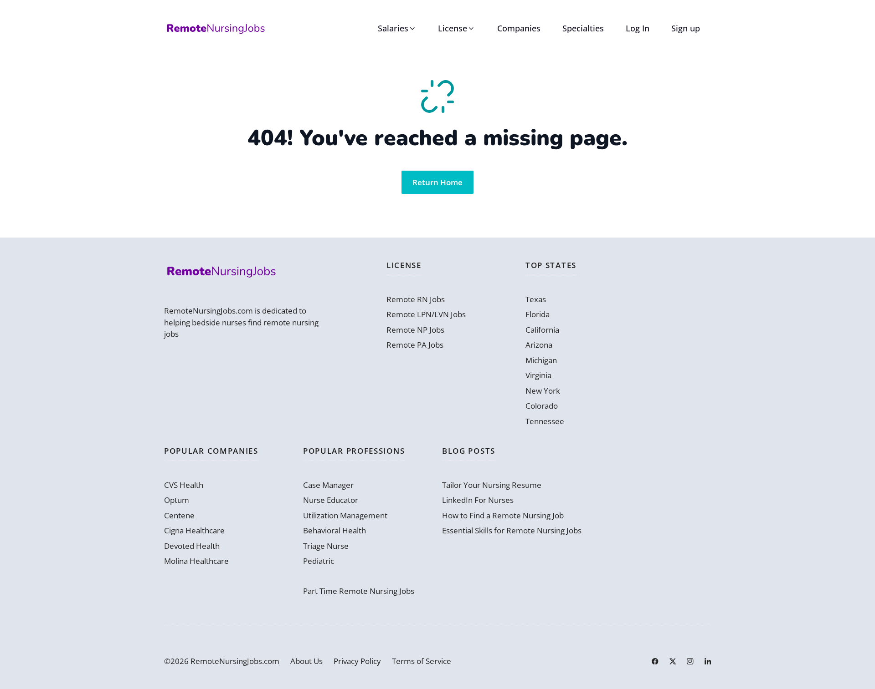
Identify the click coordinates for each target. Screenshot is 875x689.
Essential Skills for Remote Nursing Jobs (512, 530)
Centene (179, 515)
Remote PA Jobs (414, 344)
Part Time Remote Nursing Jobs (358, 591)
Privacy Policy (357, 661)
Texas (535, 299)
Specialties (583, 28)
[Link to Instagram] (690, 661)
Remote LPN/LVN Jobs (426, 314)
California (542, 329)
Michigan (541, 360)
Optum (176, 500)
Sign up (685, 28)
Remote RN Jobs (415, 299)
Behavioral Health (334, 530)
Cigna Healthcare (194, 530)
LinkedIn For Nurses (478, 500)
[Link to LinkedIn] (708, 661)
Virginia (538, 375)
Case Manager (328, 485)
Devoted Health (192, 546)
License (452, 28)
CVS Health (183, 485)
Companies (518, 28)
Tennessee (544, 421)
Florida (537, 314)
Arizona (538, 344)
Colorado (541, 405)
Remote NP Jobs (415, 329)
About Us (306, 661)
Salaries (393, 28)
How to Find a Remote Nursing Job (503, 515)
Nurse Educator (330, 500)
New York (542, 390)
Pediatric (318, 561)
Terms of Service (421, 661)
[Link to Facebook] (655, 661)
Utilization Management (345, 515)
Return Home (437, 182)
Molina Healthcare (196, 561)
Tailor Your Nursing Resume (491, 485)
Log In (637, 28)
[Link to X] (672, 661)
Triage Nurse (326, 546)
